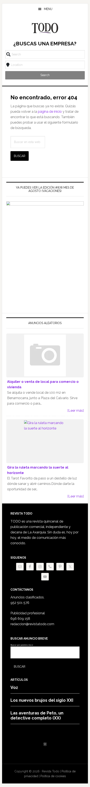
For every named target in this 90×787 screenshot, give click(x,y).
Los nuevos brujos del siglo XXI (41, 700)
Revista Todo (45, 28)
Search (45, 75)
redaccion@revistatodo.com (32, 624)
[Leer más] (75, 411)
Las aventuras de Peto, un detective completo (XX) (36, 715)
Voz (14, 687)
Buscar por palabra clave (21, 645)
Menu (48, 9)
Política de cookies (53, 776)
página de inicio (50, 112)
